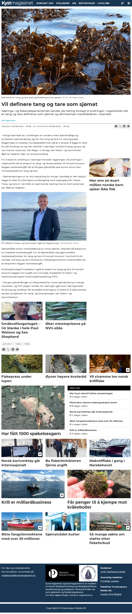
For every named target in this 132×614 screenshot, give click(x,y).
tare (27, 344)
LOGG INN (103, 3)
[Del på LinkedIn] (124, 126)
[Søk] (122, 3)
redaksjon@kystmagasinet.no (18, 575)
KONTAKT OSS (45, 3)
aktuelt (7, 344)
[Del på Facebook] (116, 126)
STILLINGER (62, 3)
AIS (74, 3)
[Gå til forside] (17, 3)
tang (18, 344)
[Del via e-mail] (128, 126)
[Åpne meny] (129, 3)
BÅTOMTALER (87, 3)
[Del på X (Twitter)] (120, 126)
